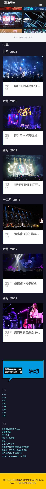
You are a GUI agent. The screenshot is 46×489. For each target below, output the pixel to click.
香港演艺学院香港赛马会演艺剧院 (15, 447)
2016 (4, 413)
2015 (4, 416)
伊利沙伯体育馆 (8, 438)
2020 (4, 400)
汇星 (3, 441)
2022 (4, 394)
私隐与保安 (31, 483)
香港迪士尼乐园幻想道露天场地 (14, 450)
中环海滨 (5, 435)
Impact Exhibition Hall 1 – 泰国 (14, 456)
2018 (4, 407)
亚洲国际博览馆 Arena (11, 429)
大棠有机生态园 (8, 444)
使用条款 (22, 483)
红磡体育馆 (6, 432)
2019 (4, 404)
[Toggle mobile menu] (40, 4)
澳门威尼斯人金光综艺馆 (12, 453)
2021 (4, 398)
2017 (4, 410)
